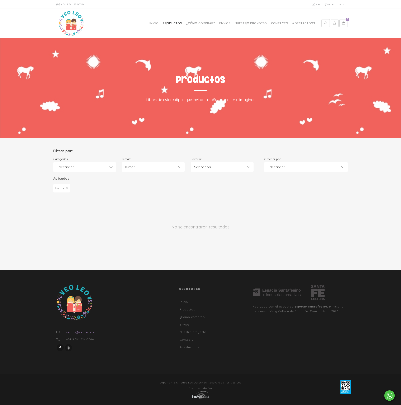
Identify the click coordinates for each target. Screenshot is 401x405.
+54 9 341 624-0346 (73, 4)
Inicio (154, 23)
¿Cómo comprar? (200, 23)
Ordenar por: (272, 159)
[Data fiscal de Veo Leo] (345, 386)
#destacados (303, 23)
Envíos (225, 23)
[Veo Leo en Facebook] (60, 347)
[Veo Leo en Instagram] (68, 347)
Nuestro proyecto (251, 23)
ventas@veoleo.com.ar (330, 4)
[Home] (71, 23)
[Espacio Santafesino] (282, 292)
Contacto (279, 23)
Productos (172, 23)
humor (59, 188)
